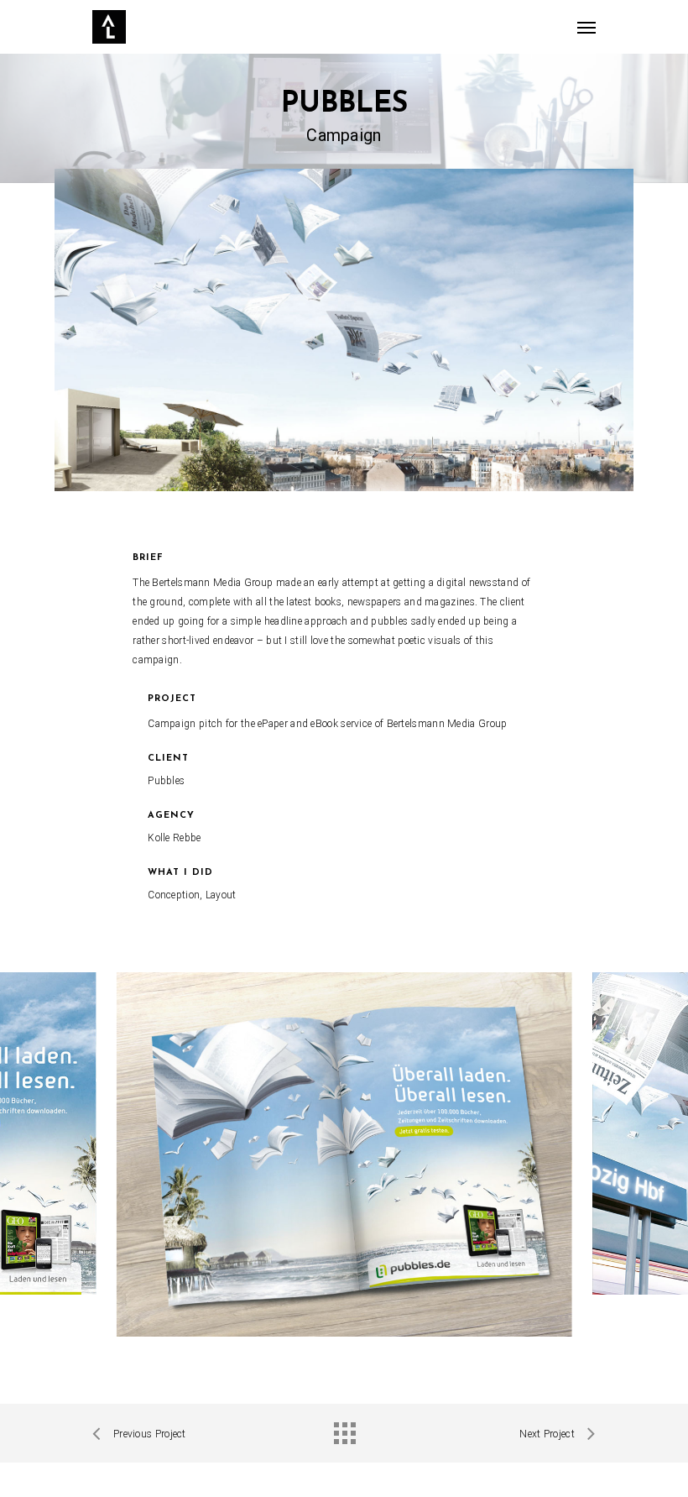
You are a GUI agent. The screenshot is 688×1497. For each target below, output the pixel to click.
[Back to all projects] (344, 1429)
